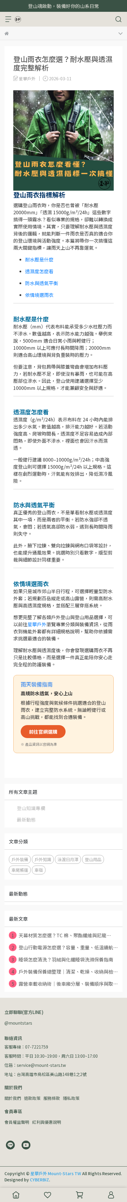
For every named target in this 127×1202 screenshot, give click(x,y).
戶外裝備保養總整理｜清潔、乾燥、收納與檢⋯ (65, 971)
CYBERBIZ (39, 1180)
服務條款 (51, 1098)
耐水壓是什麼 (39, 259)
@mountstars (18, 1023)
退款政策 (32, 1098)
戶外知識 (43, 859)
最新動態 (26, 819)
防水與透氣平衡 (41, 283)
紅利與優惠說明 (46, 1122)
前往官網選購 (43, 731)
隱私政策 (71, 1098)
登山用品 (93, 859)
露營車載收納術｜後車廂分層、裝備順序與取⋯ (65, 983)
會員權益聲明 (16, 1122)
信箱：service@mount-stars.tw (35, 1065)
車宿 (39, 870)
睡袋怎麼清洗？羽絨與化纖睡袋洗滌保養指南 (62, 959)
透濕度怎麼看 (39, 271)
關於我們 (12, 1098)
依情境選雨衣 (39, 294)
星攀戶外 (36, 624)
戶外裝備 (20, 859)
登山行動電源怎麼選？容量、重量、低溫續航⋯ (65, 947)
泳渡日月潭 (68, 859)
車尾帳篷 (20, 870)
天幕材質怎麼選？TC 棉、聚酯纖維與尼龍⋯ (61, 935)
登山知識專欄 (31, 808)
